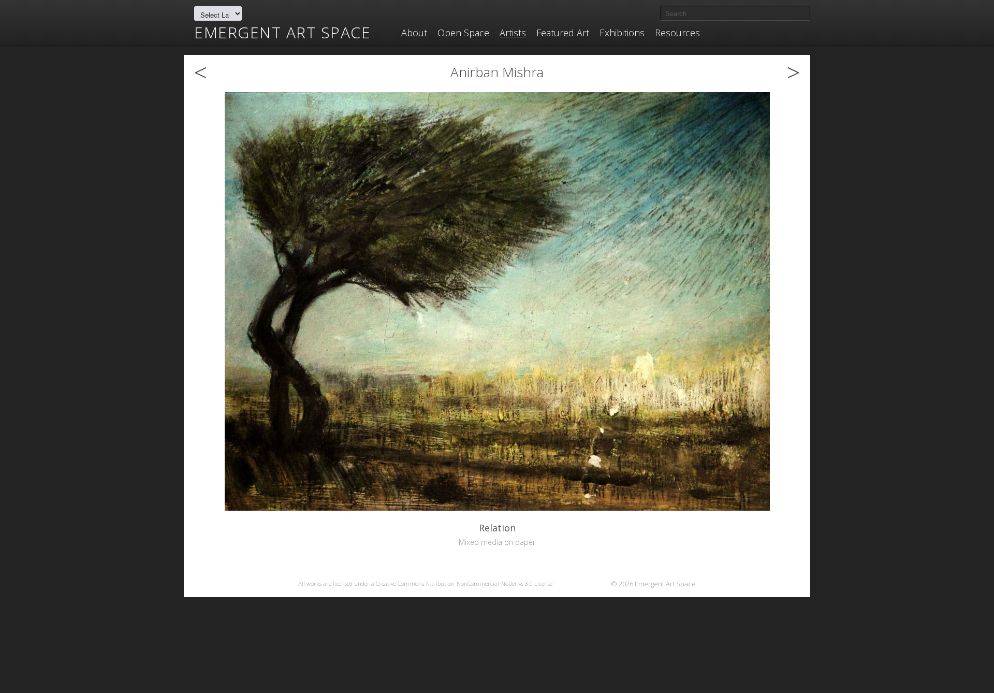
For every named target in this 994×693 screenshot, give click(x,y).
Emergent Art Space (282, 32)
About (414, 32)
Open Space (463, 32)
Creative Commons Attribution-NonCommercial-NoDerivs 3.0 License (464, 583)
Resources (677, 32)
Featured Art (562, 32)
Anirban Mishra (497, 72)
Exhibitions (622, 32)
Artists (513, 32)
